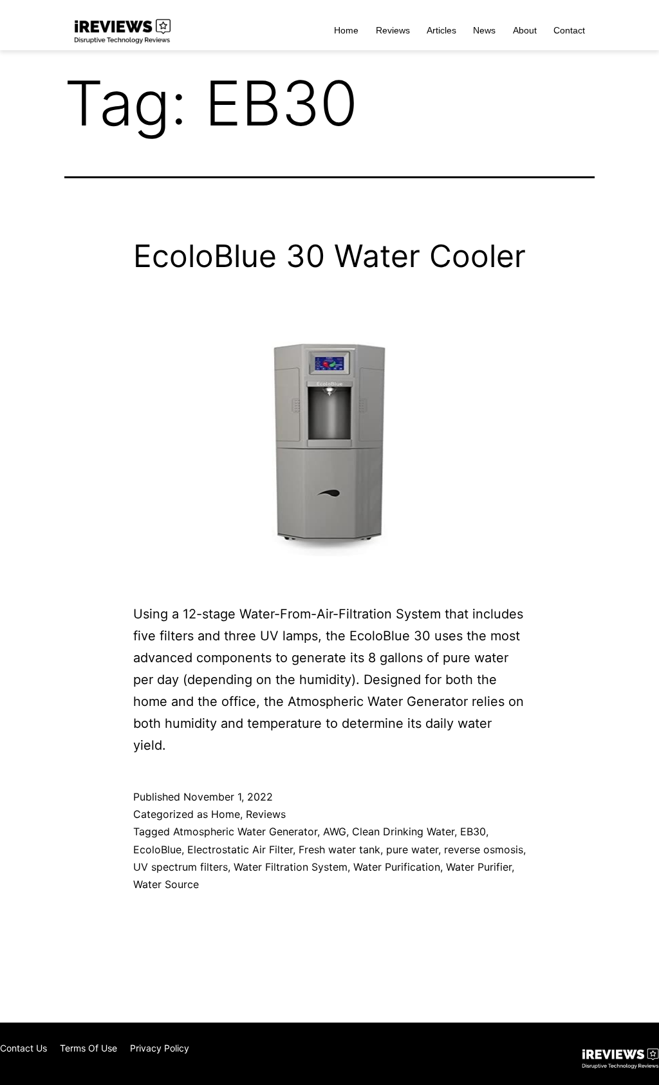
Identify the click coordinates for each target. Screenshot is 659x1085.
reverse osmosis (483, 849)
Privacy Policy (159, 1048)
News (484, 30)
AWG (334, 831)
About (525, 30)
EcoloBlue (157, 849)
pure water (412, 849)
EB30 (473, 831)
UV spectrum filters (180, 866)
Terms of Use (88, 1048)
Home (346, 30)
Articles (441, 30)
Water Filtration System (291, 866)
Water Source (166, 884)
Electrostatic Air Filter (240, 849)
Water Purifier (479, 866)
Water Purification (396, 866)
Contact (569, 30)
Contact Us (23, 1048)
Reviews (393, 30)
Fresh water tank (339, 849)
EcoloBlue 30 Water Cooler (329, 256)
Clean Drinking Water (403, 831)
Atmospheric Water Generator (245, 831)
